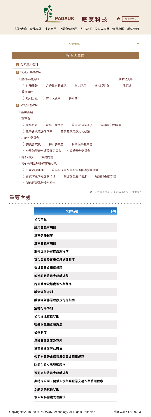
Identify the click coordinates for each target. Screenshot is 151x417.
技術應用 (50, 28)
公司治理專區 (29, 105)
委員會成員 (33, 144)
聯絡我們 (133, 28)
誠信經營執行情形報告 (40, 182)
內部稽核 (27, 157)
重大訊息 (80, 85)
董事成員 (32, 125)
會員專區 (118, 28)
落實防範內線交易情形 (40, 176)
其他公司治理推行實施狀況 (39, 163)
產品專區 (36, 28)
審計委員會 (56, 144)
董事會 (25, 118)
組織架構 (27, 112)
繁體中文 (130, 19)
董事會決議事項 (82, 125)
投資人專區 (102, 28)
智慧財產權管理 (105, 176)
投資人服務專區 (30, 72)
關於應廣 (21, 28)
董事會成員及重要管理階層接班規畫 (75, 170)
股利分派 (32, 98)
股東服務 (27, 91)
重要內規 (47, 157)
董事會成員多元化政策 (75, 131)
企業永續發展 (68, 28)
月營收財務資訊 (56, 85)
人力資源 (86, 28)
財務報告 (32, 85)
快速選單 (74, 43)
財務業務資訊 (30, 79)
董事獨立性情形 (110, 125)
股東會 (127, 85)
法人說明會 (101, 85)
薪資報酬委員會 (82, 144)
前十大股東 (53, 98)
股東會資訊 (125, 79)
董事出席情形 (55, 125)
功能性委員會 (30, 137)
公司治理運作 (35, 170)
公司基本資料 (29, 64)
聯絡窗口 (74, 98)
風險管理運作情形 (75, 176)
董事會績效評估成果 (39, 131)
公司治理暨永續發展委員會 (43, 150)
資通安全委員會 (79, 150)
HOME (75, 13)
